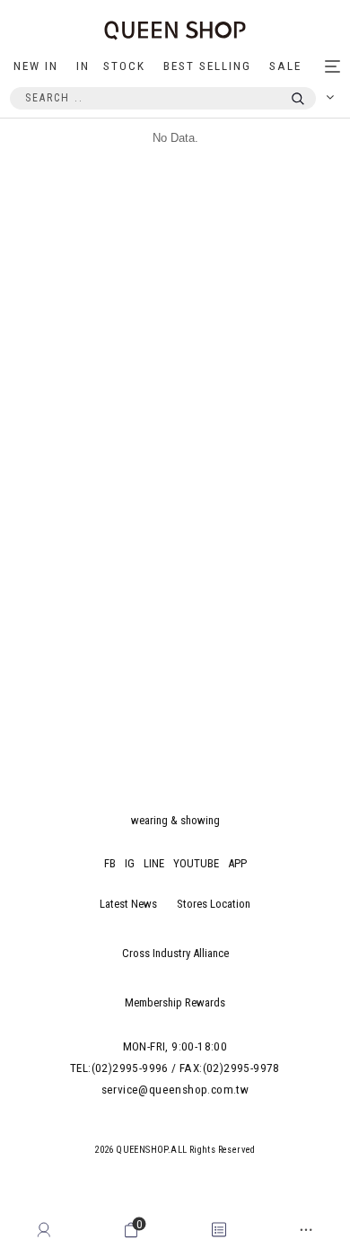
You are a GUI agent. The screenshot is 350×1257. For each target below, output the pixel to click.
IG (130, 863)
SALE (285, 66)
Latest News (128, 903)
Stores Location (213, 903)
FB (110, 863)
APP (237, 863)
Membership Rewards (175, 1002)
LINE (154, 863)
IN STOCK (110, 66)
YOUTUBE (196, 863)
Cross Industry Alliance (175, 953)
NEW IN (35, 66)
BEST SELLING (207, 66)
